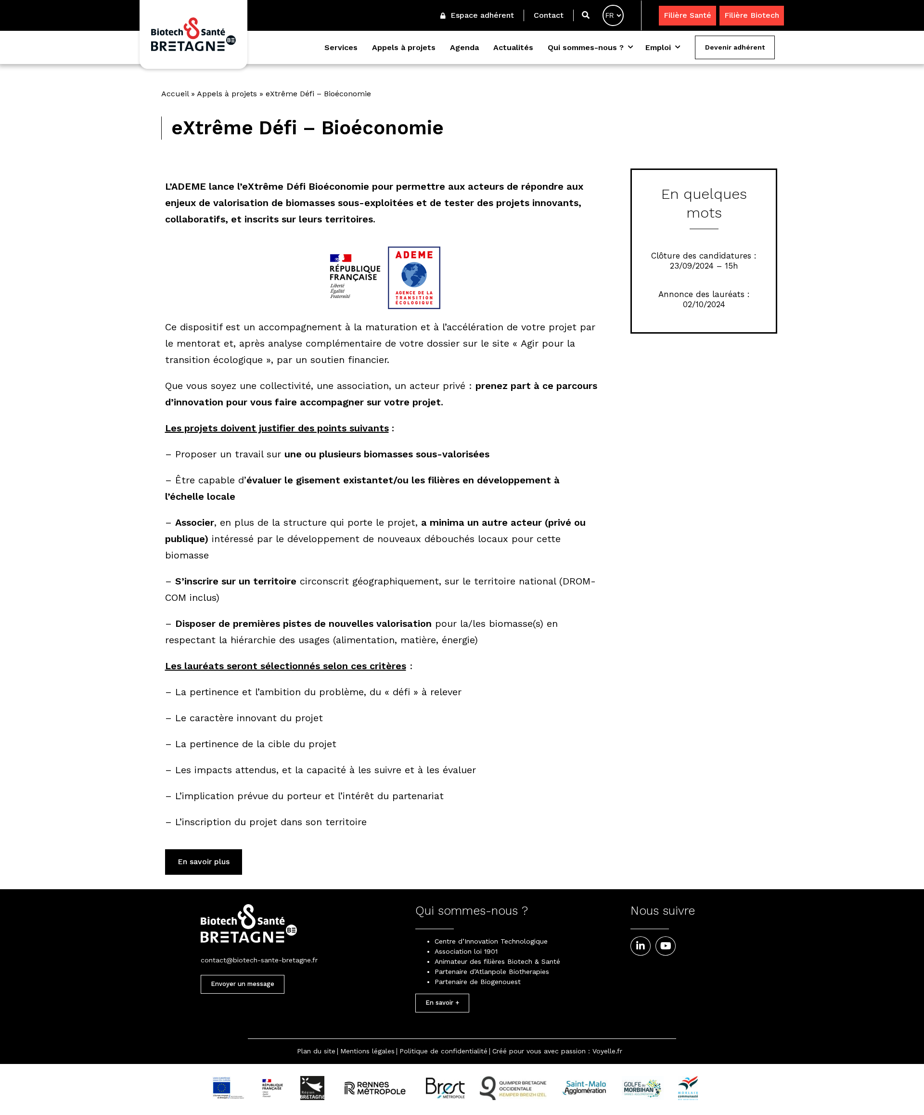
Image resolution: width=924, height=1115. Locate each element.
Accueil (175, 93)
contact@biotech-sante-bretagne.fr (259, 960)
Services (341, 47)
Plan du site (316, 1051)
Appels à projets (404, 47)
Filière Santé (687, 15)
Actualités (513, 47)
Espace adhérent (481, 15)
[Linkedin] (640, 946)
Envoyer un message (242, 983)
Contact (549, 15)
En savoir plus (204, 861)
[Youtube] (665, 946)
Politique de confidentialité (443, 1051)
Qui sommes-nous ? (586, 47)
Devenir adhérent (735, 47)
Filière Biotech (751, 15)
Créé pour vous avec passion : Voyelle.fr (557, 1051)
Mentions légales (367, 1051)
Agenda (464, 47)
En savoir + (442, 1002)
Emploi (658, 47)
